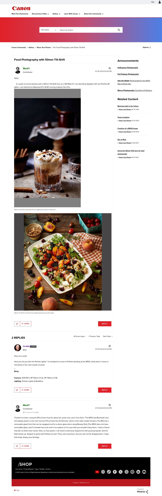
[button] (114, 229)
